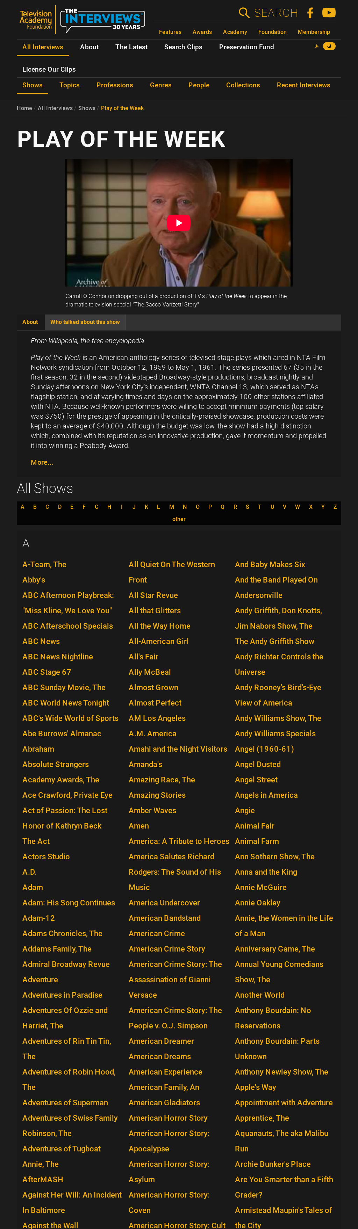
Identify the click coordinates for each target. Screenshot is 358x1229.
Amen (139, 826)
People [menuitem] (198, 85)
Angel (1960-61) (264, 749)
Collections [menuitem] (243, 85)
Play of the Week (122, 108)
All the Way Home (160, 626)
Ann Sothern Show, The (275, 856)
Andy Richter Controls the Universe (279, 664)
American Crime (157, 933)
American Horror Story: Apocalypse (169, 1141)
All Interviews (55, 108)
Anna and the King (266, 872)
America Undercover (164, 902)
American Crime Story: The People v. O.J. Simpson (175, 1018)
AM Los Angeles (157, 718)
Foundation (272, 32)
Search (276, 13)
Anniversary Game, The (275, 949)
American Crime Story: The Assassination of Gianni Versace (175, 979)
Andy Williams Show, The (278, 718)
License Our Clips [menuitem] (49, 69)
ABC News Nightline (57, 656)
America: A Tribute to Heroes (179, 841)
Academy (235, 32)
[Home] (85, 22)
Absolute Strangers (55, 764)
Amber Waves (152, 810)
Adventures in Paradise (62, 995)
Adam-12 (38, 918)
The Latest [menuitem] (131, 47)
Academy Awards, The (60, 779)
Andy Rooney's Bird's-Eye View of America (278, 695)
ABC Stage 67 (47, 672)
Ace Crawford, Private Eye (67, 795)
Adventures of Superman (65, 1102)
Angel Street (256, 779)
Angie (245, 810)
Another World (260, 995)
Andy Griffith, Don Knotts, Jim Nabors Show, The (278, 618)
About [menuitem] (89, 47)
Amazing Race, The (162, 779)
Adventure (40, 979)
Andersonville (258, 595)
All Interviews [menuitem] (42, 47)
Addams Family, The (57, 949)
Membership (314, 32)
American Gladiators (164, 1102)
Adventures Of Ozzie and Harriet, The (65, 1018)
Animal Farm (257, 841)
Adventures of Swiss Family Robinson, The (70, 1126)
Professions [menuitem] (114, 85)
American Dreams (160, 1056)
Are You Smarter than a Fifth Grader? (284, 1187)
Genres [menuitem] (161, 85)
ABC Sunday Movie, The (64, 687)
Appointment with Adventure (284, 1102)
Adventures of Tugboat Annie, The (61, 1156)
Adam (32, 887)
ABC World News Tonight (65, 703)
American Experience (165, 1072)
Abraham (38, 749)
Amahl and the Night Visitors (178, 749)
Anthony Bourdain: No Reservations (273, 1018)
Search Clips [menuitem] (183, 47)
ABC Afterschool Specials (67, 626)
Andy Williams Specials (275, 733)
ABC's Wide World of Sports (70, 718)
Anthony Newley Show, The (281, 1072)
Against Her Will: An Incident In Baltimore (72, 1203)
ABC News (41, 641)
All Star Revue (153, 595)
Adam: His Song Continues (68, 902)
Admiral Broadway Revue (66, 964)
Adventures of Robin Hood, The (69, 1080)
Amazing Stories (157, 795)
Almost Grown (153, 687)
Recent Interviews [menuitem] (303, 85)
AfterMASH (43, 1179)
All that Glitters (155, 610)
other (179, 519)
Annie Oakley (257, 902)
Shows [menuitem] (32, 85)
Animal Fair (254, 826)
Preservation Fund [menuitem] (246, 47)
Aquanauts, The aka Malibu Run (281, 1141)
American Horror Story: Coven (169, 1203)
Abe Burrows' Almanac (61, 733)
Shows (86, 108)
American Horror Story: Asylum (169, 1172)
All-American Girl (159, 641)
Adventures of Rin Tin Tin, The (66, 1049)
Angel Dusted (258, 764)
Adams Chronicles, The (62, 933)
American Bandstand (165, 918)
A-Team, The (44, 564)
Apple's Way (255, 1087)
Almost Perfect (155, 703)
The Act (36, 841)
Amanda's (145, 764)
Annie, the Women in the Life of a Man (284, 926)
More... (42, 462)
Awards (202, 32)
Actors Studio (46, 856)
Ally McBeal (150, 672)
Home (24, 108)
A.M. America (153, 733)
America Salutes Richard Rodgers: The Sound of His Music (175, 872)
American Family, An (164, 1087)
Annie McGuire (261, 887)
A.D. (29, 872)
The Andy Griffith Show (274, 641)
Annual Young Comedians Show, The (279, 972)
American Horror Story (168, 1118)
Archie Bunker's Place (273, 1164)
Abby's (33, 580)
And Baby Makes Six (270, 564)
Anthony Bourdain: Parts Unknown (277, 1049)
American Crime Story (167, 949)
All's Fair (143, 656)
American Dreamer (161, 1041)
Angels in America (266, 795)
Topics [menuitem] (69, 85)
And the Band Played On (276, 580)
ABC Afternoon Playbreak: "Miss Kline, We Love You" (68, 603)
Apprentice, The (262, 1118)
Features (170, 32)
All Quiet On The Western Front (172, 572)
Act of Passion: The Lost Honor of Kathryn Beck (64, 818)
